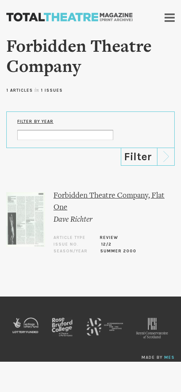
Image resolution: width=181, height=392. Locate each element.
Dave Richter (72, 220)
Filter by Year (35, 121)
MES (169, 357)
